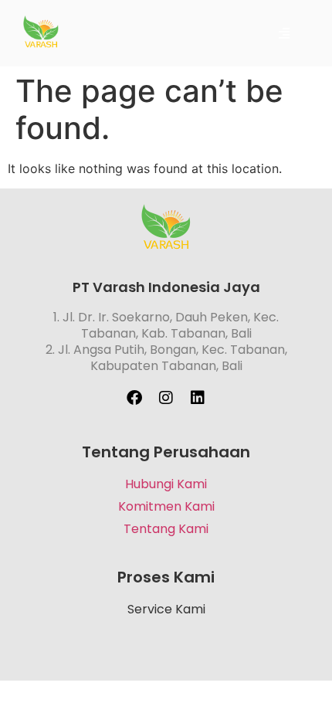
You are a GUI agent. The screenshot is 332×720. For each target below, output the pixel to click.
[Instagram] (166, 397)
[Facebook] (134, 397)
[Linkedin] (197, 397)
